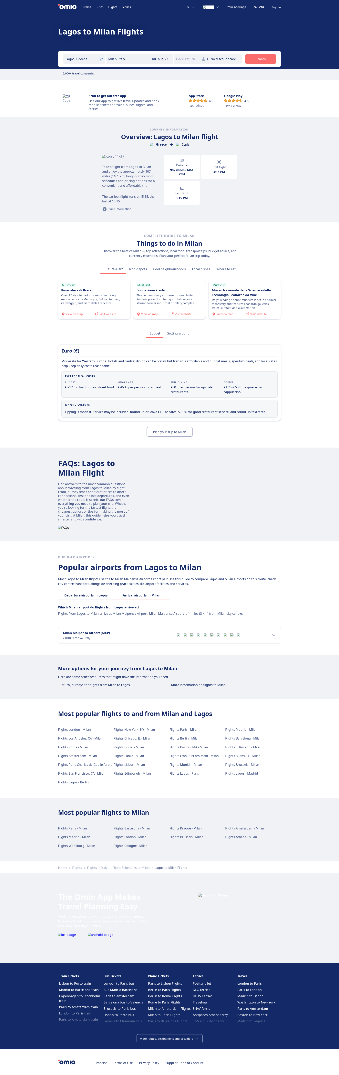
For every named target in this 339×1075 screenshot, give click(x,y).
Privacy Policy (149, 1063)
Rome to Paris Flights (164, 1002)
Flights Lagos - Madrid (241, 773)
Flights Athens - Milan (241, 837)
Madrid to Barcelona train (79, 990)
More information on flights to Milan (198, 685)
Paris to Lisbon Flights (165, 983)
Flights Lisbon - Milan (129, 764)
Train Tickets (69, 976)
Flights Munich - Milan (186, 764)
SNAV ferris (201, 1008)
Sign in (276, 7)
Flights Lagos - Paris (184, 773)
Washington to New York (256, 1002)
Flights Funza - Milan (129, 756)
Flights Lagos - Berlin (73, 782)
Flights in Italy (97, 868)
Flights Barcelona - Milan (243, 738)
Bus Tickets (112, 976)
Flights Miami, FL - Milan (243, 756)
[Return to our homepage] (70, 7)
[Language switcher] (211, 7)
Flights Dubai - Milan (129, 747)
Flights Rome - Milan (73, 747)
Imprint (101, 1063)
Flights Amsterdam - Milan (77, 756)
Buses (100, 7)
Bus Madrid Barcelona (121, 990)
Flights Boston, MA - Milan (189, 747)
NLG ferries (201, 990)
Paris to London (249, 990)
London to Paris (249, 983)
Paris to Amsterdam (119, 996)
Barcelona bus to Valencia (123, 1002)
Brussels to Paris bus (120, 1008)
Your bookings (236, 7)
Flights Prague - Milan (186, 828)
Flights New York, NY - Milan (134, 729)
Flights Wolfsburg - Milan (76, 846)
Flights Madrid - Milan (241, 729)
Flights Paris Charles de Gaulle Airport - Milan (91, 764)
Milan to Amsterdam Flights (169, 1008)
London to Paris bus (119, 983)
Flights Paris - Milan (184, 729)
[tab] (113, 269)
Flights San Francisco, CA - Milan (81, 773)
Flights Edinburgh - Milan (132, 773)
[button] (160, 59)
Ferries (126, 7)
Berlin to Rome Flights (165, 996)
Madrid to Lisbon (250, 996)
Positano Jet (202, 983)
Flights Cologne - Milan (131, 846)
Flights (112, 7)
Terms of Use (123, 1063)
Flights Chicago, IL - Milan (132, 738)
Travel (242, 976)
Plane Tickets (158, 976)
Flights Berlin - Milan (185, 738)
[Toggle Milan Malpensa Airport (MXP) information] (273, 635)
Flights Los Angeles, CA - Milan (80, 738)
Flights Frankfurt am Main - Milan (194, 756)
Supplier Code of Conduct (184, 1063)
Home (62, 868)
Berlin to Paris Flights (164, 990)
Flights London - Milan (74, 729)
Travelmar (200, 1002)
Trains (87, 7)
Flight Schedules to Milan (131, 868)
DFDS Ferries (203, 996)
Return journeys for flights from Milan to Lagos (95, 685)
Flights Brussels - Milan (242, 764)
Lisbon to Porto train (75, 983)
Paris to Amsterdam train (78, 1007)
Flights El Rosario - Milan (243, 747)
